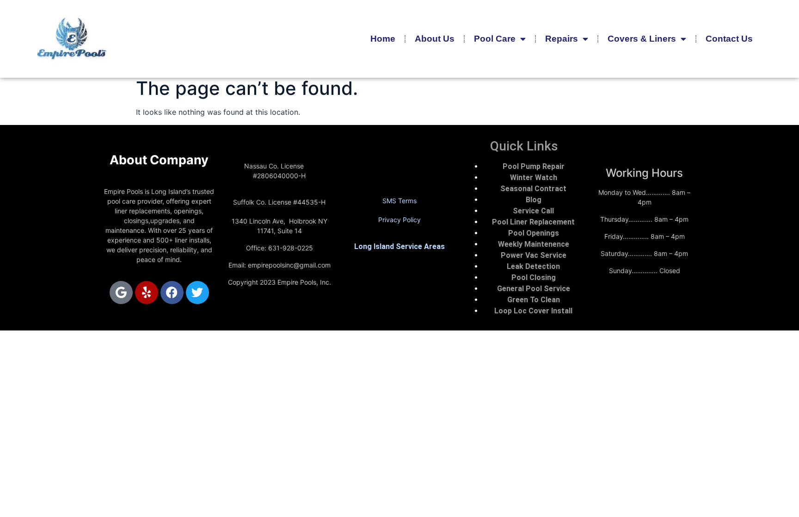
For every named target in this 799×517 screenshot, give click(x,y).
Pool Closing (533, 277)
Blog (533, 199)
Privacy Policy (399, 220)
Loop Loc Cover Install (533, 310)
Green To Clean (533, 299)
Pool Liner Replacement (533, 222)
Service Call (533, 210)
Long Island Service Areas (399, 246)
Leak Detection (533, 266)
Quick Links (524, 146)
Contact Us (729, 39)
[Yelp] (146, 292)
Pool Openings (533, 233)
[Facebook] (172, 292)
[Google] (121, 292)
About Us (435, 39)
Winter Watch (533, 177)
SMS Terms (399, 201)
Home (382, 39)
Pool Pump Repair (534, 166)
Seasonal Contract (533, 188)
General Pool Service (533, 288)
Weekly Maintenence (533, 244)
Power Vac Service (533, 255)
